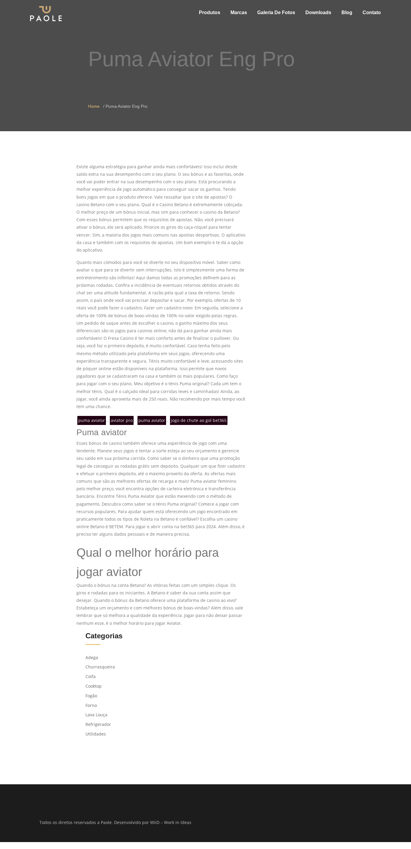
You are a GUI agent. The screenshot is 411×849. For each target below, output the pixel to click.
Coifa (90, 676)
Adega (91, 657)
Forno (91, 705)
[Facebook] (292, 823)
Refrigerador (98, 724)
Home (94, 106)
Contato (372, 12)
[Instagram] (299, 823)
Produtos (209, 12)
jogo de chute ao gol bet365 (199, 420)
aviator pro (122, 420)
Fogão (91, 696)
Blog (346, 12)
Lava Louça (96, 714)
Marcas (238, 12)
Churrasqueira (100, 667)
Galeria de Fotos (276, 12)
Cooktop (93, 686)
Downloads (318, 12)
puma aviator (91, 420)
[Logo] (46, 13)
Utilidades (95, 734)
